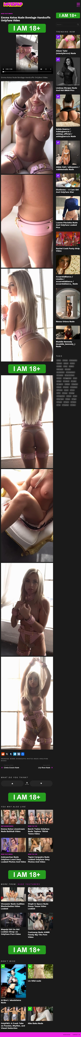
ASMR (59, 366)
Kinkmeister (66, 1034)
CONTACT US (76, 1034)
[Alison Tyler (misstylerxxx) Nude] (68, 41)
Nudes (66, 387)
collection (61, 372)
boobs (68, 369)
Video (4, 760)
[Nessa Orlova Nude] (68, 303)
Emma (13, 758)
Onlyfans (44, 758)
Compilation (71, 372)
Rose (69, 396)
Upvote (12, 783)
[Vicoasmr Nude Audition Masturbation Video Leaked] (13, 894)
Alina (72, 363)
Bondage (5, 758)
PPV (59, 393)
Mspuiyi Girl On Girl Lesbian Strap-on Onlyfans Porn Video (11, 931)
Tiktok (74, 402)
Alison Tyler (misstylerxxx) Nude (66, 52)
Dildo (59, 378)
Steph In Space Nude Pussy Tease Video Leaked (38, 906)
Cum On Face (70, 375)
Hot (3, 966)
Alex (59, 360)
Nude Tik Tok (32, 826)
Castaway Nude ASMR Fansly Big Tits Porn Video (39, 934)
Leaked (67, 381)
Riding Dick (61, 396)
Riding (72, 393)
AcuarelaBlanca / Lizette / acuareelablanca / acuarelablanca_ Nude (67, 280)
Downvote (41, 783)
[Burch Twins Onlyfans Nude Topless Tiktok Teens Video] (40, 817)
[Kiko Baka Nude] (40, 1014)
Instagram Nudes (7, 826)
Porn (73, 390)
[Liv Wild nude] (40, 971)
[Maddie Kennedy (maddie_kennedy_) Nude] (68, 332)
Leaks (74, 381)
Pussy (65, 393)
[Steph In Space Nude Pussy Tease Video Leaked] (40, 894)
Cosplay (60, 375)
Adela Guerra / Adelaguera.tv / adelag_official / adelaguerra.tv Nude (66, 133)
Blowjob (60, 369)
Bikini (71, 366)
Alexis (60, 363)
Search (78, 25)
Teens (67, 402)
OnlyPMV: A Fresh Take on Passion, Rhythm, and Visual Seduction (13, 1025)
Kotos (30, 758)
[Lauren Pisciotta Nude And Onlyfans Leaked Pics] (68, 208)
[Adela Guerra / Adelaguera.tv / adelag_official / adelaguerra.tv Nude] (68, 111)
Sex (75, 396)
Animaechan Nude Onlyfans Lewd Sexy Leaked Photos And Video (13, 859)
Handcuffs (21, 758)
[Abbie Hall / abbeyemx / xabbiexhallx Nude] (68, 153)
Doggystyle (68, 378)
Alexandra (74, 360)
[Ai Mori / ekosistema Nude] (13, 981)
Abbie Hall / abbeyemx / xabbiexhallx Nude (67, 168)
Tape (74, 399)
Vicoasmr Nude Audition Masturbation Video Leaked (12, 906)
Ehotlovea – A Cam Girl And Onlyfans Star (67, 190)
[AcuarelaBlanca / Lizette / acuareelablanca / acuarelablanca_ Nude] (68, 264)
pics (67, 390)
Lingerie (60, 384)
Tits (59, 405)
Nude (37, 758)
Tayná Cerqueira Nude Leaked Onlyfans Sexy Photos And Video (39, 859)
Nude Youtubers (7, 854)
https (59, 381)
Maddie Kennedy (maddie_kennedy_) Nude (65, 344)
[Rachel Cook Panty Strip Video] (68, 239)
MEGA (67, 384)
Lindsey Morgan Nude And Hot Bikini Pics (66, 89)
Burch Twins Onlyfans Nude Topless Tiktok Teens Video (38, 831)
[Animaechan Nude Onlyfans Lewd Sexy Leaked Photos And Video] (13, 845)
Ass (66, 366)
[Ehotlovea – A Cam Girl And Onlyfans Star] (68, 180)
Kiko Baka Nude (35, 1023)
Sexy (68, 399)
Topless (66, 405)
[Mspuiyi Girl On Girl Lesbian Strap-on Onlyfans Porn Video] (13, 920)
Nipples (75, 384)
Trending (58, 37)
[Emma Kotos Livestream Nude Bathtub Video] (13, 817)
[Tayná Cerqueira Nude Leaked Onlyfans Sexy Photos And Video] (40, 845)
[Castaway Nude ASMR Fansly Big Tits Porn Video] (40, 921)
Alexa (65, 360)
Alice (66, 363)
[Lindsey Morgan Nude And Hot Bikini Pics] (68, 71)
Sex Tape (60, 399)
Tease (60, 402)
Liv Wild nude (34, 981)
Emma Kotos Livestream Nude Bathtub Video (13, 830)
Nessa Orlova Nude (65, 321)
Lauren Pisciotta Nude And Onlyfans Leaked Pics (67, 225)
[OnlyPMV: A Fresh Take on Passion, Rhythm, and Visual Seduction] (13, 1014)
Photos (60, 390)
